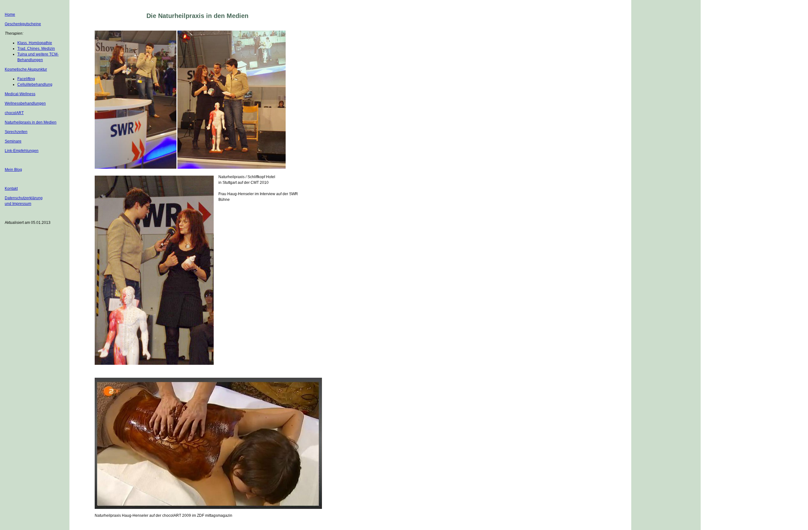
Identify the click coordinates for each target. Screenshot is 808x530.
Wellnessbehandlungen (25, 103)
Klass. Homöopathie (34, 43)
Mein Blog (13, 169)
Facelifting (26, 79)
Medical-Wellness (20, 94)
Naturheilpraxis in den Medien (30, 122)
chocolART (14, 113)
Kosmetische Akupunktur (26, 69)
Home (10, 14)
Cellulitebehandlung (34, 84)
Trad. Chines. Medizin (36, 48)
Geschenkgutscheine (23, 24)
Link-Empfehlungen (22, 151)
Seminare (13, 141)
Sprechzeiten (16, 132)
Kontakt (11, 188)
